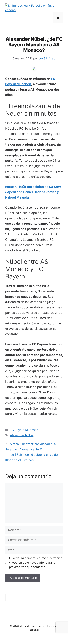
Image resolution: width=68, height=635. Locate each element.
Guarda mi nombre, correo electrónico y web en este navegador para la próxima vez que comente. (35, 562)
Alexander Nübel (21, 435)
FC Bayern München (24, 430)
